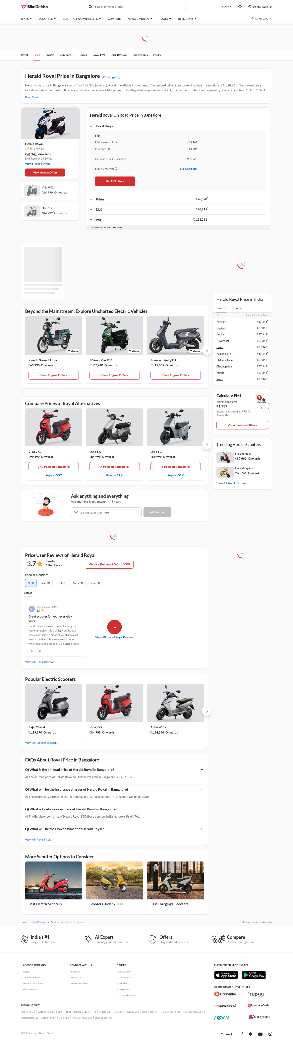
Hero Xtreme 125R (193, 1011)
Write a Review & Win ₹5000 (109, 564)
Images (50, 55)
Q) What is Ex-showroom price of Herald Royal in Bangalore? (71, 809)
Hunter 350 (27, 1011)
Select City (261, 18)
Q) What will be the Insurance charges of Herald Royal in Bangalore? (76, 789)
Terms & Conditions (33, 983)
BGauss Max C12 (101, 360)
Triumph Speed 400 (170, 1011)
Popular (238, 308)
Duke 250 (64, 1017)
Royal (24, 55)
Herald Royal (34, 144)
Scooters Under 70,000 (106, 904)
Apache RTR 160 (29, 1017)
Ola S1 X (47, 208)
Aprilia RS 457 (48, 1017)
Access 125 (105, 1011)
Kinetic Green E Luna (43, 360)
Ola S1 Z (156, 451)
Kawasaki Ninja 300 (82, 1017)
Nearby (221, 308)
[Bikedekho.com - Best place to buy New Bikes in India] (34, 6)
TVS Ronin (118, 1011)
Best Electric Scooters (45, 904)
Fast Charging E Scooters (169, 904)
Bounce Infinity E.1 (163, 360)
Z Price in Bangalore (175, 466)
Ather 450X (158, 727)
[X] (250, 1034)
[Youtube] (260, 1034)
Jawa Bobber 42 (103, 1017)
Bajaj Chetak (37, 727)
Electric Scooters (47, 742)
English (225, 6)
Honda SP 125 (81, 1011)
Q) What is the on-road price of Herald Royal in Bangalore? (69, 769)
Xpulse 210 (133, 1011)
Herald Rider (243, 453)
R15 (94, 1011)
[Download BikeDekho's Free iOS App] (226, 975)
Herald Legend (244, 468)
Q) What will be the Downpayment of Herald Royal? (64, 829)
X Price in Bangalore (114, 466)
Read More (32, 97)
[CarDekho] (225, 994)
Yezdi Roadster (149, 1011)
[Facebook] (242, 1034)
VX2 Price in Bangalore (53, 466)
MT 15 (68, 1011)
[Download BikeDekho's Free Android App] (254, 975)
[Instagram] (270, 1034)
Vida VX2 (48, 187)
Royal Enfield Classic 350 (49, 1011)
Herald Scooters (238, 483)
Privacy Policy (30, 989)
